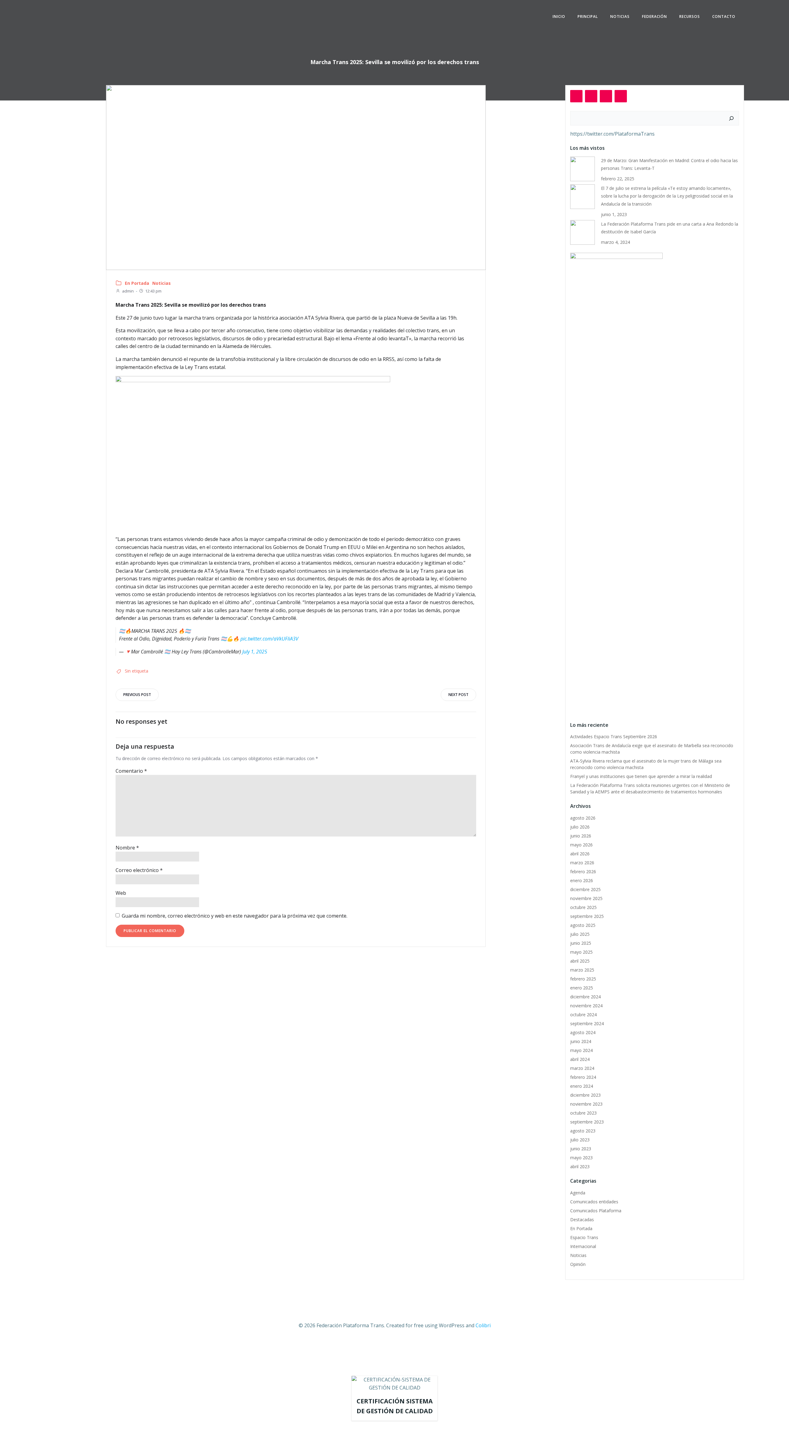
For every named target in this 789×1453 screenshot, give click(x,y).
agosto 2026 (582, 818)
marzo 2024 (582, 1068)
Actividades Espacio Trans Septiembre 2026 (613, 736)
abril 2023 (580, 1166)
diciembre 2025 (585, 889)
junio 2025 (580, 943)
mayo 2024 (581, 1050)
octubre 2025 (583, 907)
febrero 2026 (583, 871)
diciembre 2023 (585, 1095)
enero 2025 (581, 988)
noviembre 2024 (586, 1006)
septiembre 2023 (587, 1122)
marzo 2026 (582, 863)
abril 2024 (580, 1059)
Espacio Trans (584, 1237)
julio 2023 (580, 1140)
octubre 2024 (583, 1014)
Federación (654, 16)
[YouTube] (621, 96)
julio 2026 (580, 827)
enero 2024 (581, 1086)
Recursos (689, 16)
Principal (588, 16)
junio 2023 (580, 1149)
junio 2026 (580, 836)
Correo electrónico (139, 870)
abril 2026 (580, 854)
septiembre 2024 (587, 1023)
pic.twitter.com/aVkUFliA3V (269, 638)
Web (121, 893)
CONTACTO (723, 16)
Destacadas (582, 1219)
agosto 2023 (582, 1131)
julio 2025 (580, 934)
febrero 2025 (583, 979)
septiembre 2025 (587, 916)
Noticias (620, 16)
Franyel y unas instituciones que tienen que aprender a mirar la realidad (641, 776)
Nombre (127, 847)
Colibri (483, 1325)
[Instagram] (591, 96)
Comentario (131, 770)
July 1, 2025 (254, 651)
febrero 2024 (583, 1077)
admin (128, 291)
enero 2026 (581, 880)
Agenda (577, 1193)
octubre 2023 (583, 1113)
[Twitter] (606, 96)
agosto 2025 (582, 925)
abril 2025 (580, 961)
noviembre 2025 (586, 898)
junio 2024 (580, 1041)
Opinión (578, 1264)
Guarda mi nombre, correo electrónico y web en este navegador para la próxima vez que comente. (234, 915)
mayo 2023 (581, 1157)
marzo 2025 (582, 970)
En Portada (137, 283)
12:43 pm (153, 291)
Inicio (559, 16)
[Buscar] (731, 118)
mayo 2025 (581, 952)
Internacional (583, 1246)
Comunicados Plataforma (595, 1211)
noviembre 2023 (586, 1104)
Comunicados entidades (594, 1202)
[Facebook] (576, 96)
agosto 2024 (582, 1032)
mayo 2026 (581, 845)
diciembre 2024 (585, 997)
